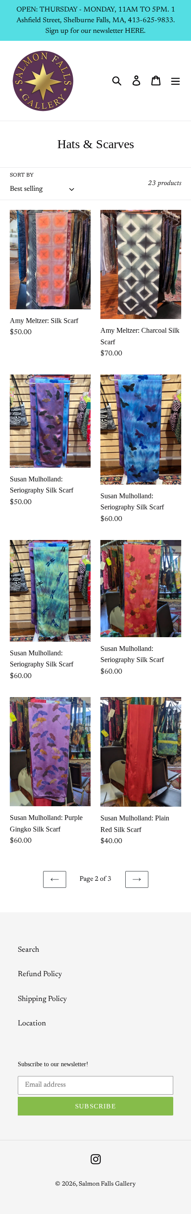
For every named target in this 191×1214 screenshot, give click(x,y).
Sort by (22, 175)
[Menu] (175, 81)
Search (28, 950)
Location (32, 1024)
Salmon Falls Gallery (107, 1184)
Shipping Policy (42, 999)
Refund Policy (40, 974)
